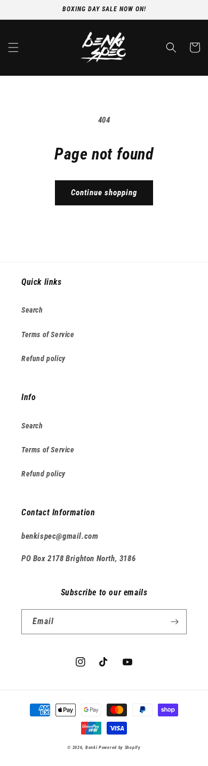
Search (32, 310)
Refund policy (43, 358)
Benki (91, 747)
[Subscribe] (174, 621)
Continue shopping (104, 192)
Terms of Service (48, 334)
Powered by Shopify (120, 747)
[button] (13, 47)
